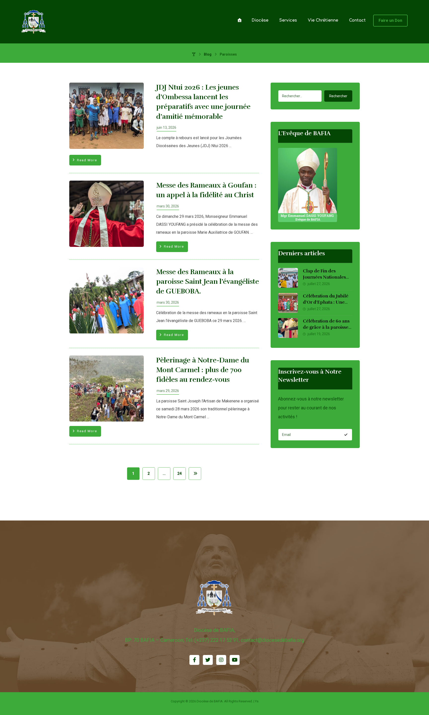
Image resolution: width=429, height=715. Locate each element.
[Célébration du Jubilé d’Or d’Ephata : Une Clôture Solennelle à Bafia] (288, 303)
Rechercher (338, 96)
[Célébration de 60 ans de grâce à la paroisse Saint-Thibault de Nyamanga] (288, 328)
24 (179, 473)
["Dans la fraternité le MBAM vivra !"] (33, 21)
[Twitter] (208, 660)
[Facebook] (194, 660)
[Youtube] (235, 660)
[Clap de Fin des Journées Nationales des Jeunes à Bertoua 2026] (288, 278)
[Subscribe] (346, 434)
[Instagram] (221, 660)
